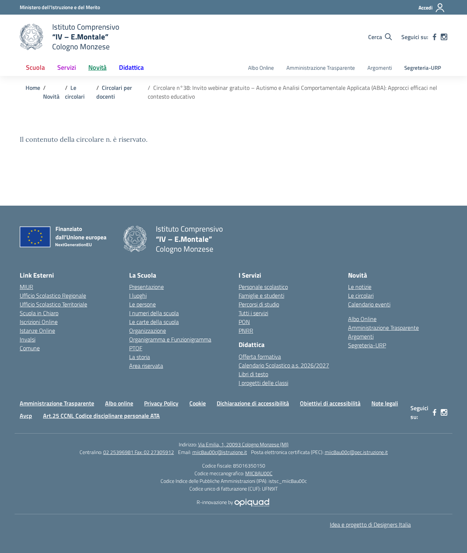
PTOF (135, 348)
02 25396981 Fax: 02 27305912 (138, 452)
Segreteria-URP (422, 68)
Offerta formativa (260, 356)
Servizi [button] (66, 67)
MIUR (26, 286)
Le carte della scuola (154, 321)
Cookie (197, 403)
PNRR (246, 330)
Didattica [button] (131, 67)
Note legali (384, 403)
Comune (30, 348)
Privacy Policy (161, 403)
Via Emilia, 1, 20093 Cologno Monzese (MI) (243, 444)
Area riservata (146, 365)
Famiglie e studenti (261, 295)
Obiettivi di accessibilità (330, 403)
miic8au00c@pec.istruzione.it (356, 452)
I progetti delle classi (263, 382)
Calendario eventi (369, 304)
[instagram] (444, 37)
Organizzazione (147, 330)
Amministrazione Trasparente (320, 68)
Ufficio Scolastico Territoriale (53, 304)
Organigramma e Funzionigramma (170, 339)
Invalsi (27, 339)
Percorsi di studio (259, 304)
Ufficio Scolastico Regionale (53, 295)
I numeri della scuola (154, 313)
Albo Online (261, 68)
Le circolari (361, 295)
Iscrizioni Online (39, 321)
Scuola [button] (35, 67)
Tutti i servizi (253, 313)
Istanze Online (37, 330)
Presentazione (146, 286)
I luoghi (138, 295)
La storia (139, 356)
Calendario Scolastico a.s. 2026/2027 (284, 365)
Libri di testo (253, 374)
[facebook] (434, 37)
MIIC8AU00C (259, 473)
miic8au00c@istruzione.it (219, 452)
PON (244, 321)
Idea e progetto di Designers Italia (370, 524)
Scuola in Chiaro (39, 313)
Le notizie (359, 286)
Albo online (119, 403)
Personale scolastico (263, 286)
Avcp (26, 415)
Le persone (142, 304)
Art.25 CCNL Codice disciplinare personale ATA (101, 415)
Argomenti (379, 68)
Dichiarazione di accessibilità (253, 403)
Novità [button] (97, 67)
